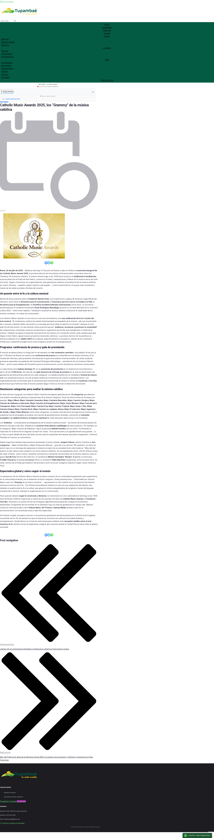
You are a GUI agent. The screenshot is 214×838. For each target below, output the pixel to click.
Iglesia (1, 102)
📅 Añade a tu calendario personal (47, 96)
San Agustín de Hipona (8, 93)
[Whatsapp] (51, 262)
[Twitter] (48, 262)
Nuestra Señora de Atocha (13, 99)
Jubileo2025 (5, 102)
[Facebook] (46, 262)
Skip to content (7, 1)
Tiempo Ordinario (8, 92)
